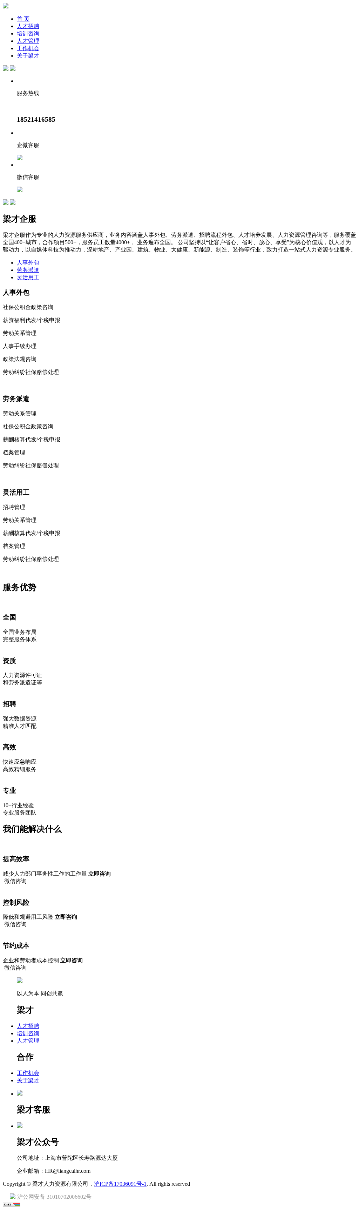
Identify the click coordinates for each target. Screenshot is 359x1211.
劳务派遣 (28, 270)
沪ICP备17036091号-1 (120, 1184)
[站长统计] (11, 1205)
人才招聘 (28, 26)
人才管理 (28, 41)
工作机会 (28, 48)
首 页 (23, 19)
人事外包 (28, 263)
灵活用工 (28, 277)
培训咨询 (28, 33)
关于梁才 (28, 56)
